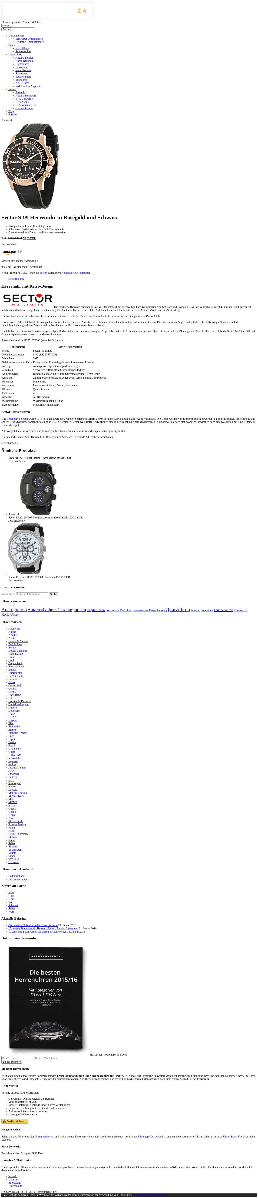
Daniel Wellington (18, 704)
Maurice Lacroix (17, 792)
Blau (11, 892)
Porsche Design (17, 824)
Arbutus (12, 634)
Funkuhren (126, 610)
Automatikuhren (42, 609)
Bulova (12, 669)
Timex (11, 855)
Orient (11, 814)
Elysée (12, 729)
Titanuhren (240, 610)
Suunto (12, 852)
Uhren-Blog (229, 1136)
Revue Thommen (18, 833)
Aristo (11, 638)
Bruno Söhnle (16, 666)
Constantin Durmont (19, 701)
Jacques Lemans (17, 767)
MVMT (12, 802)
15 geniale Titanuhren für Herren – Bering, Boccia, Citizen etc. (43, 928)
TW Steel (13, 859)
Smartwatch (15, 849)
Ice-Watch (14, 758)
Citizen (12, 698)
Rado (11, 830)
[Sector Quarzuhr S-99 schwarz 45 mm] (30, 208)
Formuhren (112, 610)
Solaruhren (207, 610)
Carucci (12, 679)
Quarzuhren (84, 272)
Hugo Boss (14, 754)
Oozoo (12, 811)
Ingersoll (13, 761)
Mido (11, 799)
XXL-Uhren (10, 614)
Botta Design (15, 653)
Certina (12, 688)
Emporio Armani (17, 732)
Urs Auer (13, 862)
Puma (11, 827)
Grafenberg (14, 748)
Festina (12, 742)
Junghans (13, 773)
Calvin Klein (15, 675)
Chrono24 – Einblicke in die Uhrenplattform (33, 925)
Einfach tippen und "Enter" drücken (21, 22)
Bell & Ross (15, 644)
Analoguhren (68, 272)
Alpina (12, 631)
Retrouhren (195, 610)
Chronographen (71, 609)
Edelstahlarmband (18, 879)
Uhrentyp (143, 1136)
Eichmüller (14, 726)
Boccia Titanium (17, 650)
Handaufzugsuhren (140, 610)
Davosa (12, 707)
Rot (10, 902)
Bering (12, 647)
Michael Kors (16, 795)
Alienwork (14, 628)
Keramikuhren (157, 610)
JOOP (11, 770)
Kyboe (12, 786)
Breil (11, 660)
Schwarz (13, 905)
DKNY (12, 717)
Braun (11, 656)
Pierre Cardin (15, 821)
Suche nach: (8, 594)
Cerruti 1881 (15, 685)
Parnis (11, 818)
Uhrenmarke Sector (17, 418)
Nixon (11, 805)
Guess (11, 751)
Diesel (11, 713)
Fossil (11, 745)
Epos (11, 735)
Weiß (11, 911)
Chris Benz (14, 694)
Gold (11, 895)
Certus (12, 691)
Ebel (11, 723)
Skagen (12, 846)
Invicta (12, 764)
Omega (12, 808)
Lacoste (12, 789)
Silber (11, 908)
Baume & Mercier (18, 641)
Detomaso (14, 710)
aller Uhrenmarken (39, 1136)
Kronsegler (14, 783)
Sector (43, 272)
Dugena (12, 720)
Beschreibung (16, 278)
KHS (11, 780)
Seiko (11, 843)
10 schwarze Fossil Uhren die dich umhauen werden (37, 931)
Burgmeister (15, 672)
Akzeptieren (138, 1194)
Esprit (11, 739)
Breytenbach (15, 663)
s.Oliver (12, 837)
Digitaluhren (96, 610)
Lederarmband (16, 875)
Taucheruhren (223, 610)
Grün (11, 898)
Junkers (12, 777)
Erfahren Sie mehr (155, 1194)
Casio (11, 682)
